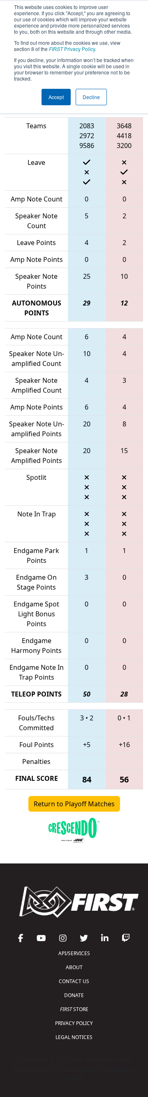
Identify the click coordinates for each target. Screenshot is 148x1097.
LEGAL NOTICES (74, 1037)
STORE (74, 1009)
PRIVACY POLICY (74, 1023)
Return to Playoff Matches (74, 803)
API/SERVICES (74, 953)
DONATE (74, 995)
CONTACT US (74, 981)
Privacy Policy (72, 48)
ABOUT (74, 967)
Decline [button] (91, 96)
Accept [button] (56, 96)
